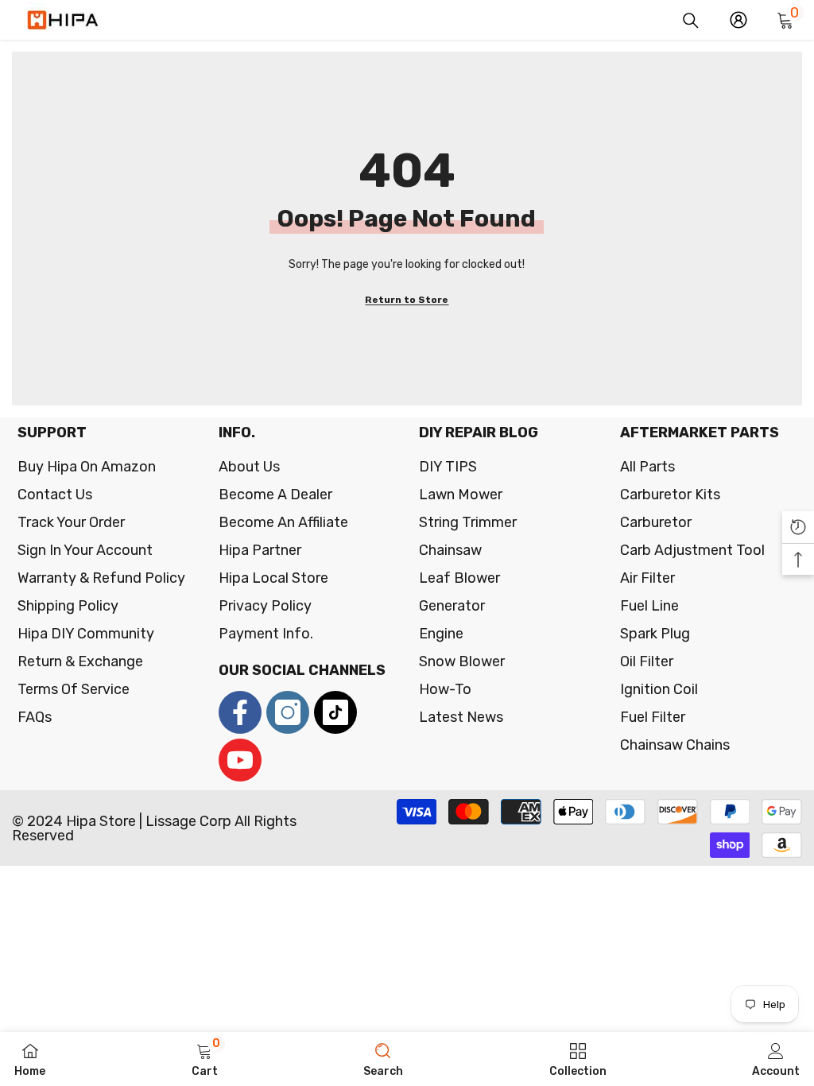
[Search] (690, 20)
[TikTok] (335, 712)
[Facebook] (240, 712)
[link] (204, 1059)
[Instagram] (287, 712)
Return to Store (406, 299)
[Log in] (738, 20)
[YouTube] (240, 760)
